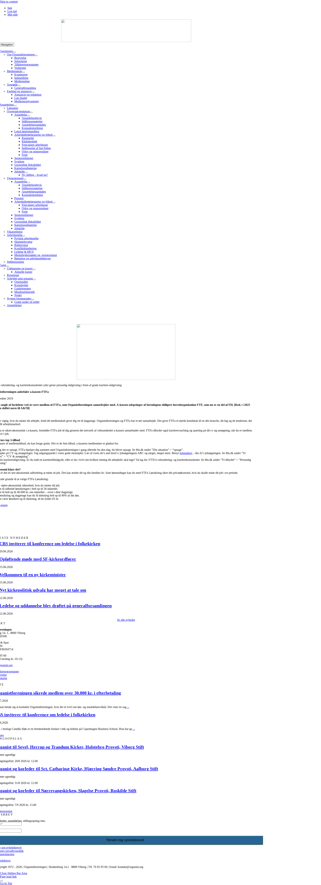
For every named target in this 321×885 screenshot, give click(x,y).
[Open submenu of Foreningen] (14, 52)
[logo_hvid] (126, 41)
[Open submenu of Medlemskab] (23, 72)
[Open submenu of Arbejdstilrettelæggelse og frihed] (53, 135)
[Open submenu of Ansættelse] (28, 115)
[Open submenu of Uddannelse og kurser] (34, 269)
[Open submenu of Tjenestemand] (24, 179)
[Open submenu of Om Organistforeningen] (36, 55)
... (127, 707)
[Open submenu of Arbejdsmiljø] (23, 236)
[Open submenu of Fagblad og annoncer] (33, 92)
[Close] (1, 880)
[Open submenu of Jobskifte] (26, 172)
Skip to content (9, 1)
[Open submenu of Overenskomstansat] (31, 112)
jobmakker (186, 453)
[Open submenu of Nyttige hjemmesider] (32, 299)
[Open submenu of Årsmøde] (19, 85)
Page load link (8, 876)
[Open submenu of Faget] (7, 266)
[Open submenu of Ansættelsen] (15, 105)
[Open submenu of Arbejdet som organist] (34, 279)
